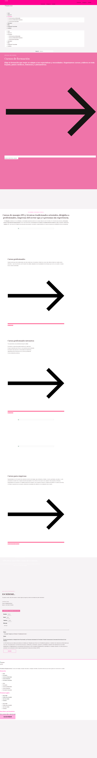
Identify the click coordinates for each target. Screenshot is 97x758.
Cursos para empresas (14, 21)
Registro (8, 755)
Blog (8, 24)
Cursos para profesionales (14, 18)
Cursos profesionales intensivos (15, 19)
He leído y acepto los (15, 633)
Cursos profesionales (7, 677)
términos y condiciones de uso (20, 633)
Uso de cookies (6, 698)
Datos (4, 632)
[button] (44, 49)
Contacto (9, 28)
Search (37, 51)
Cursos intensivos (6, 678)
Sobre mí (9, 14)
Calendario (10, 23)
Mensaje (5, 623)
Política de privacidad (7, 697)
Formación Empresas (7, 680)
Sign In (11, 755)
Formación (10, 16)
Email (4, 617)
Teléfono (5, 620)
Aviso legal (5, 695)
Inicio (9, 13)
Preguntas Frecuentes (12, 26)
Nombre (5, 614)
